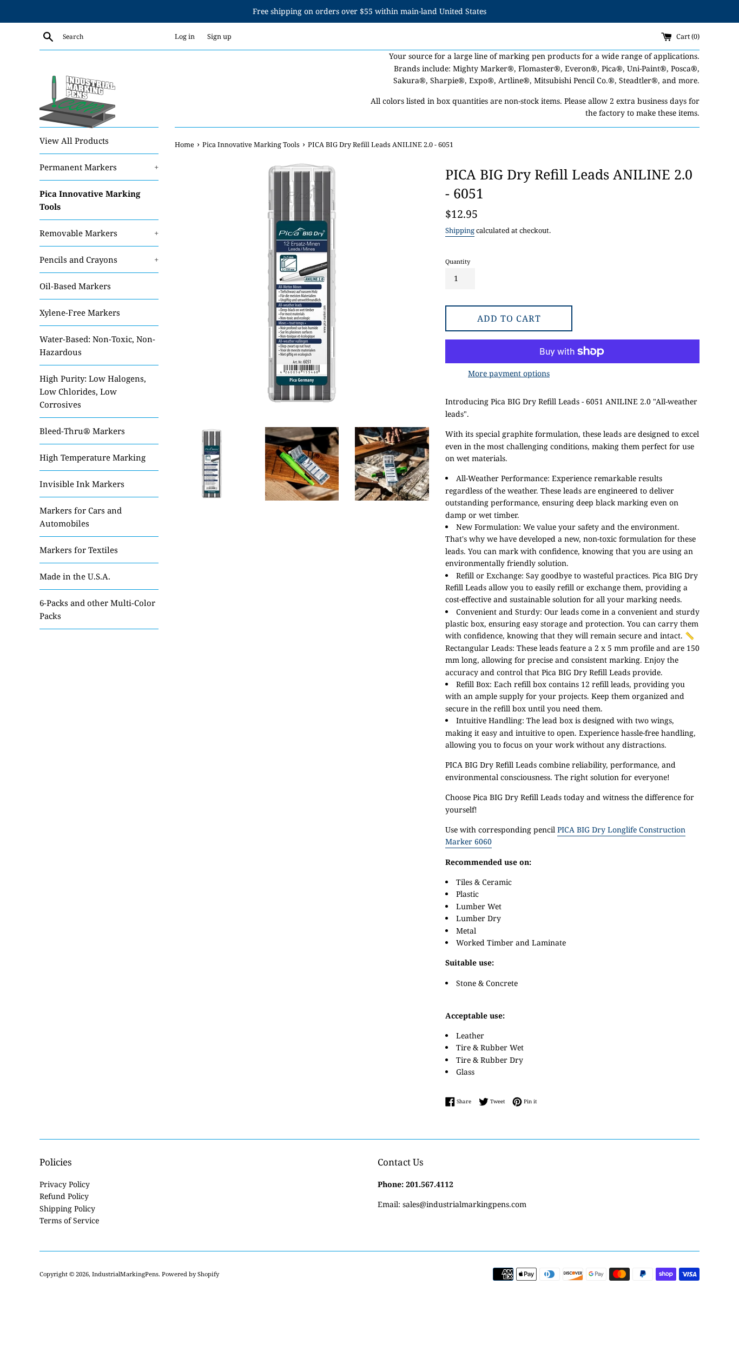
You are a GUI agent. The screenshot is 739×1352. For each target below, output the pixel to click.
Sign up (219, 36)
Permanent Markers (99, 167)
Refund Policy (64, 1196)
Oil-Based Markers (75, 286)
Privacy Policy (64, 1184)
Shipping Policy (67, 1208)
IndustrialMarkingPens (125, 1274)
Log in (185, 36)
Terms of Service (69, 1220)
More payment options (509, 373)
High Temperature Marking (92, 457)
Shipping (459, 230)
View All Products (74, 140)
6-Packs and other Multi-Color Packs (97, 609)
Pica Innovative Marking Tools (89, 200)
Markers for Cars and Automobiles (80, 517)
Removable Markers (99, 233)
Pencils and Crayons (99, 259)
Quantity (457, 261)
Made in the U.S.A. (74, 576)
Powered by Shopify (190, 1274)
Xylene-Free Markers (79, 312)
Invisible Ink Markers (81, 483)
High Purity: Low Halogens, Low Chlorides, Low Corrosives (92, 391)
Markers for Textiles (78, 549)
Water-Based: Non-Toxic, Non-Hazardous (97, 345)
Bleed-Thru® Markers (82, 430)
